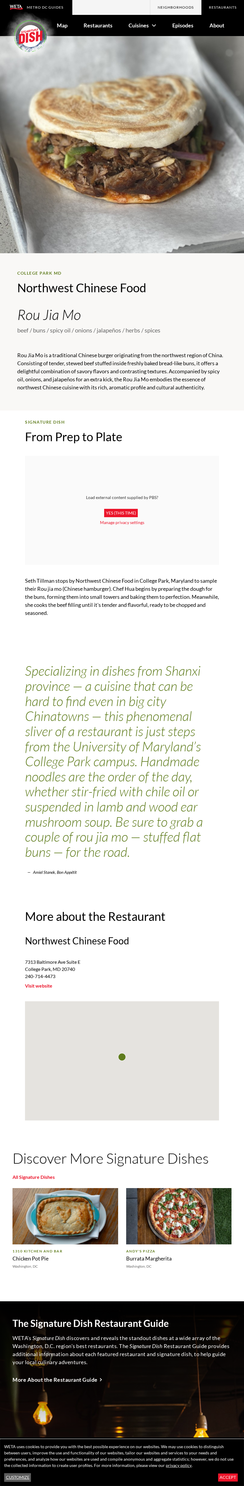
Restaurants (223, 7)
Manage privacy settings (122, 522)
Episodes (182, 25)
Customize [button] (17, 1477)
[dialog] (122, 1462)
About (216, 25)
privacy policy (179, 1465)
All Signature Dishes (33, 1177)
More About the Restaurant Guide (55, 1379)
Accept (228, 1477)
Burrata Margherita (149, 1258)
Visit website (38, 985)
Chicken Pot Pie (30, 1258)
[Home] (30, 38)
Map (62, 25)
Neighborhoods (176, 7)
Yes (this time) (121, 512)
